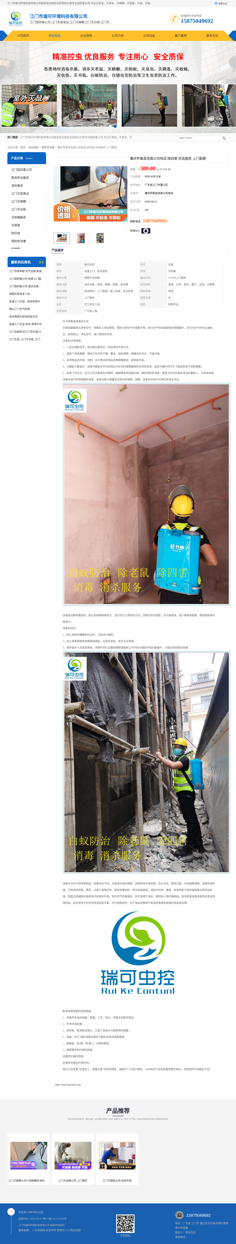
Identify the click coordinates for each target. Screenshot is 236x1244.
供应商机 (54, 35)
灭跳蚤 (15, 225)
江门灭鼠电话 (20, 193)
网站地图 (75, 1230)
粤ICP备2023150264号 (55, 1218)
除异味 (15, 233)
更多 (41, 262)
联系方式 (212, 35)
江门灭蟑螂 (18, 201)
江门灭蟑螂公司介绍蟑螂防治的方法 (73, 1180)
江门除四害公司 (21, 169)
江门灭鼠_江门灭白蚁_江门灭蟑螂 (26, 339)
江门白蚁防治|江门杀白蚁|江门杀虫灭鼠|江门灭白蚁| (26, 331)
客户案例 (181, 35)
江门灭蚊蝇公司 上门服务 (117, 1180)
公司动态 (149, 35)
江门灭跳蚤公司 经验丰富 (28, 1180)
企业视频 (86, 35)
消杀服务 (17, 185)
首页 (22, 147)
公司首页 (23, 35)
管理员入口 (63, 1230)
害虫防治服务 (20, 177)
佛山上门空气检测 (19, 309)
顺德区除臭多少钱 (19, 294)
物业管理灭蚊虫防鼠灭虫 (23, 316)
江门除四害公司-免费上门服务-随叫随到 (26, 278)
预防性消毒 (48, 147)
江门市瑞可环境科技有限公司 (34, 1225)
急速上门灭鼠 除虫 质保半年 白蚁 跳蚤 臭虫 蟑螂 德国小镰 (26, 324)
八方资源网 (38, 1230)
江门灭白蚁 (18, 209)
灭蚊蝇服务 (18, 217)
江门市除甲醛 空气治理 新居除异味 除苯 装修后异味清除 (26, 271)
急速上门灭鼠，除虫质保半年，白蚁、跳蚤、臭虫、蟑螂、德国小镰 (26, 301)
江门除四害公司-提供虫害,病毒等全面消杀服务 (26, 286)
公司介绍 (118, 35)
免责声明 (51, 1230)
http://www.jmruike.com (68, 1084)
